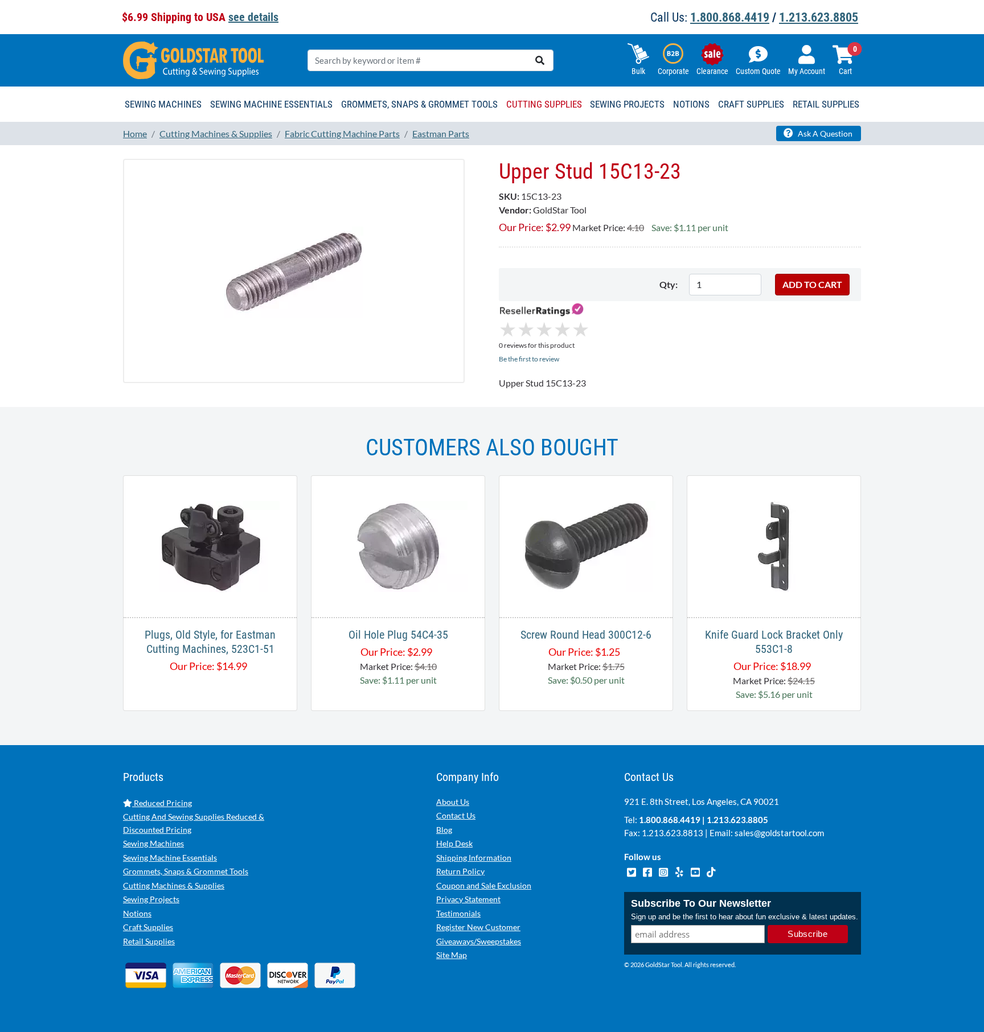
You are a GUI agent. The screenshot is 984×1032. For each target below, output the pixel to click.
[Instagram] (664, 870)
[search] (540, 60)
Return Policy (460, 871)
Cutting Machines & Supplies (173, 885)
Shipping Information (473, 857)
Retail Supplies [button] (826, 104)
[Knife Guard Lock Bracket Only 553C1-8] (773, 545)
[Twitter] (632, 870)
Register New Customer (478, 927)
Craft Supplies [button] (751, 104)
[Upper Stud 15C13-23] (293, 270)
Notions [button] (691, 104)
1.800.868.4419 (729, 17)
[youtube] (696, 870)
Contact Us (455, 815)
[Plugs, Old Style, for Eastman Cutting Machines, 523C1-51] (210, 545)
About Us (452, 802)
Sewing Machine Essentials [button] (271, 104)
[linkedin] (680, 870)
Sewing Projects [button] (627, 104)
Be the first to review (529, 359)
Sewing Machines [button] (163, 104)
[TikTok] (711, 870)
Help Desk (454, 843)
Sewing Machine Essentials (170, 857)
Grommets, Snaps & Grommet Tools (185, 871)
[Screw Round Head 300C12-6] (585, 545)
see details (253, 17)
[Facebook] (648, 870)
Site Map (451, 955)
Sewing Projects (151, 899)
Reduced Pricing (162, 803)
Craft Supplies (148, 927)
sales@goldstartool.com (779, 833)
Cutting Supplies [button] (544, 104)
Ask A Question (824, 133)
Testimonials (458, 913)
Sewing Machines (153, 843)
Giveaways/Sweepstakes (478, 941)
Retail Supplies (149, 941)
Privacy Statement (468, 899)
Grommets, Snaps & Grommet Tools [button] (419, 104)
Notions (137, 913)
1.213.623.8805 (818, 17)
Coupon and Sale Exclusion (483, 885)
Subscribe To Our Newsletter (701, 903)
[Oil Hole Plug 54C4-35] (398, 545)
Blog (444, 829)
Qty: (668, 284)
